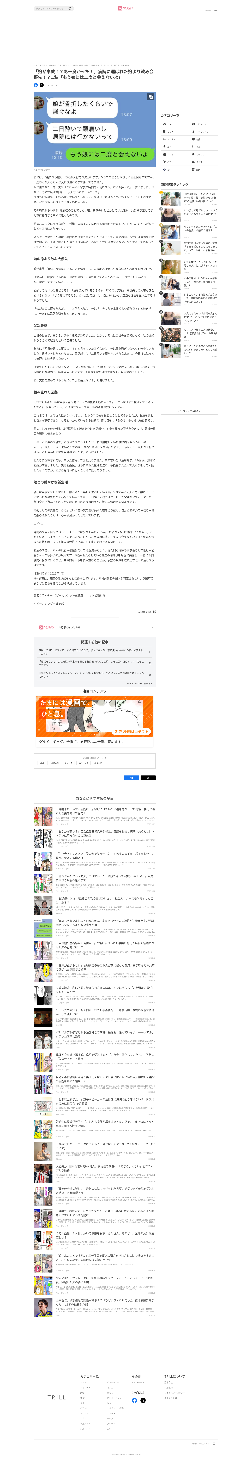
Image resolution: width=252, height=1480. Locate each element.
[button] (69, 8)
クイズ (110, 1424)
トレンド (84, 1418)
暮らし (110, 1398)
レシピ (110, 1408)
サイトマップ (138, 1388)
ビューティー (113, 1388)
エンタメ (111, 1418)
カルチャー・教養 (115, 1413)
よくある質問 (170, 1403)
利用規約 (168, 1393)
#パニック (83, 768)
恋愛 (43, 65)
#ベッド (98, 768)
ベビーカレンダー (42, 169)
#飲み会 (55, 768)
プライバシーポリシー (174, 1398)
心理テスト (85, 1434)
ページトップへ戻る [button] (188, 411)
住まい (83, 1403)
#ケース (69, 768)
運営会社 (168, 1388)
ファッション (86, 1388)
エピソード (85, 1393)
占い (109, 1434)
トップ (36, 65)
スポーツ (111, 1429)
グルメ (83, 1408)
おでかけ (84, 1413)
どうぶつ (84, 1424)
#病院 (42, 768)
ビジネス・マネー (115, 1403)
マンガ (110, 1393)
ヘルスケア (85, 1429)
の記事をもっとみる (69, 627)
